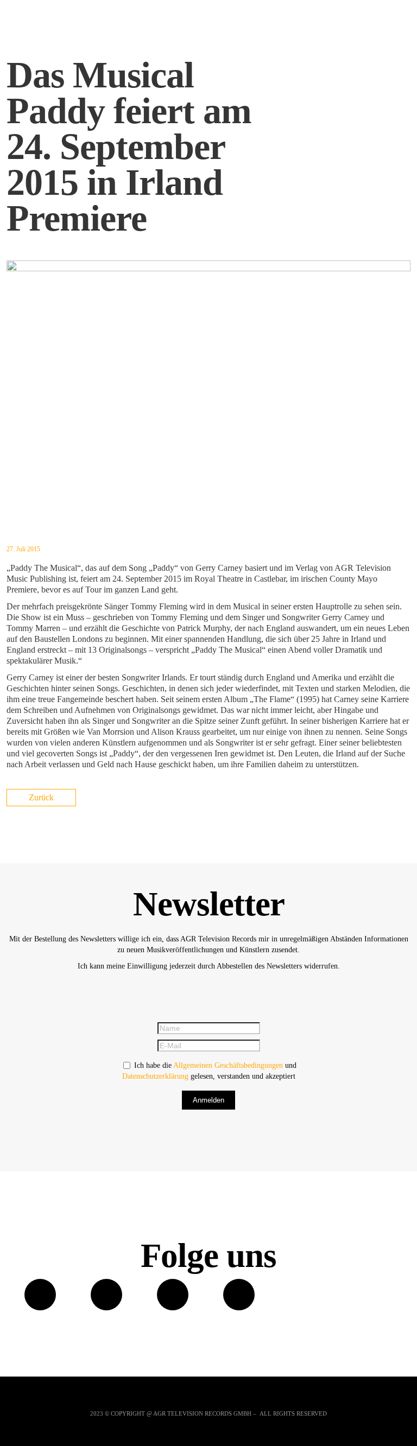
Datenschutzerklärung (155, 1076)
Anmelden (208, 1100)
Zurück (41, 797)
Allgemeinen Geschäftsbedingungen (228, 1065)
